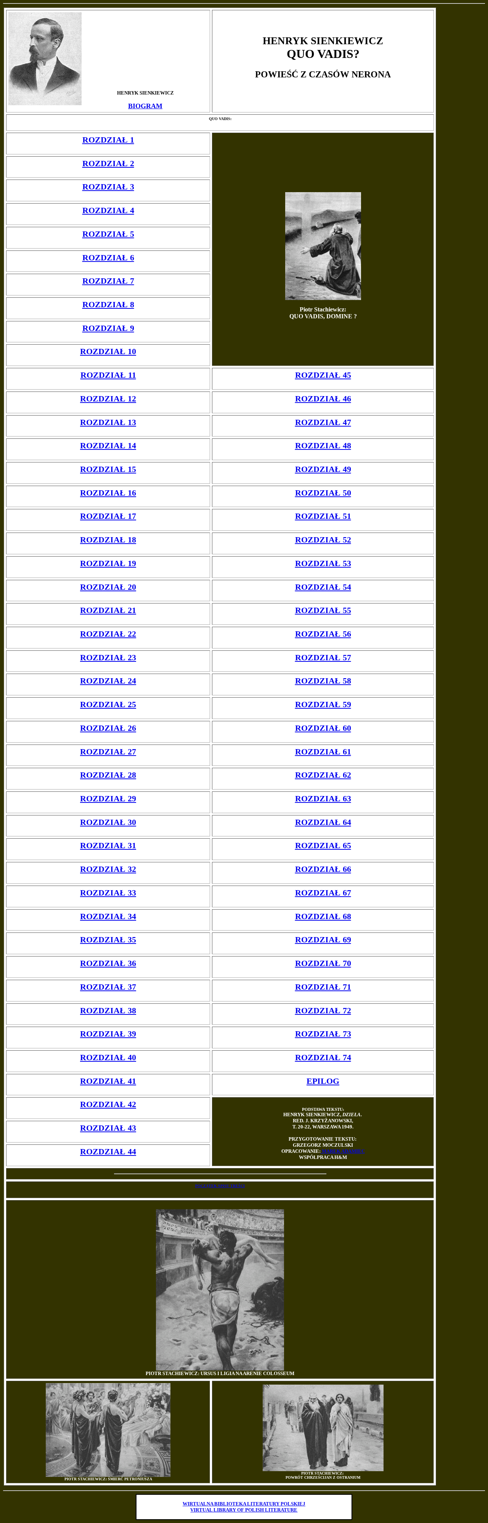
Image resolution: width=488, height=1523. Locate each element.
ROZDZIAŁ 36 (108, 963)
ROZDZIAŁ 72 (323, 1010)
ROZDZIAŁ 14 (108, 445)
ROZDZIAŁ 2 (108, 163)
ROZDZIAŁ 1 (108, 139)
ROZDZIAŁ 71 (323, 987)
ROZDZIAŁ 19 (108, 563)
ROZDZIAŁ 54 (323, 587)
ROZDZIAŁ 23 (108, 657)
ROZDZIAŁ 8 (108, 304)
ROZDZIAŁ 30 (108, 822)
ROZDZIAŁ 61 (323, 751)
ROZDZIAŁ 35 (108, 939)
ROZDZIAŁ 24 (108, 680)
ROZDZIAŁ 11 (108, 375)
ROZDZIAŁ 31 (108, 845)
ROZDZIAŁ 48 (323, 445)
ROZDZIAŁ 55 (323, 610)
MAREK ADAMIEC (343, 1151)
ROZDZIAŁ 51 (323, 516)
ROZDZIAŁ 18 (108, 539)
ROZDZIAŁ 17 (108, 516)
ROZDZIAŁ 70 (323, 963)
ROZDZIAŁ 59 (323, 704)
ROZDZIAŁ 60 (323, 728)
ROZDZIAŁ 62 (323, 775)
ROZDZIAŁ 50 (323, 493)
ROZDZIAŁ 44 (108, 1151)
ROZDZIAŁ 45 (323, 375)
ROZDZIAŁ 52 (323, 539)
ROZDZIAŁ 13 (108, 422)
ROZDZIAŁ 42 (108, 1104)
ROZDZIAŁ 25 (108, 704)
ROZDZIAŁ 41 (108, 1081)
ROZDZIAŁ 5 (108, 234)
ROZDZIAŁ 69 (323, 939)
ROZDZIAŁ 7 (108, 281)
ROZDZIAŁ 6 (108, 257)
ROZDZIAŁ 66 (323, 869)
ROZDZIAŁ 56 (323, 634)
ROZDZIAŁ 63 (323, 798)
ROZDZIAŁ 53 (323, 563)
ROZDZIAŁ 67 (323, 892)
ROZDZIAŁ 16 (108, 493)
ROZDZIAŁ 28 (108, 775)
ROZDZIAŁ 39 (108, 1033)
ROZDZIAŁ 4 (108, 210)
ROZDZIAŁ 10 (108, 351)
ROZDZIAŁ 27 (108, 751)
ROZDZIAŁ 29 (108, 798)
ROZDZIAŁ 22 (108, 634)
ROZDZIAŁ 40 (108, 1057)
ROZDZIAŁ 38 (108, 1010)
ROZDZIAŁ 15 (108, 469)
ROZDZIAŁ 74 (323, 1057)
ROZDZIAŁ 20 (108, 587)
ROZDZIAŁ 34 (108, 916)
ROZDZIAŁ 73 (323, 1033)
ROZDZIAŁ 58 (323, 680)
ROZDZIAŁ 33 (108, 892)
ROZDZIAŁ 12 (108, 398)
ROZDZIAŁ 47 (323, 422)
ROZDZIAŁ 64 (323, 822)
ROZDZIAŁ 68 (323, 916)
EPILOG (323, 1081)
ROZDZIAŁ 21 (108, 610)
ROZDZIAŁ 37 (108, 987)
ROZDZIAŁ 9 (108, 328)
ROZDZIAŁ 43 (108, 1128)
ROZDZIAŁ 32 (108, 869)
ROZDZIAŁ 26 (108, 728)
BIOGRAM (145, 106)
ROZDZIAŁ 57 (323, 657)
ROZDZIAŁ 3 (108, 186)
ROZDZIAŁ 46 (323, 398)
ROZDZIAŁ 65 (323, 845)
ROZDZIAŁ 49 (323, 469)
